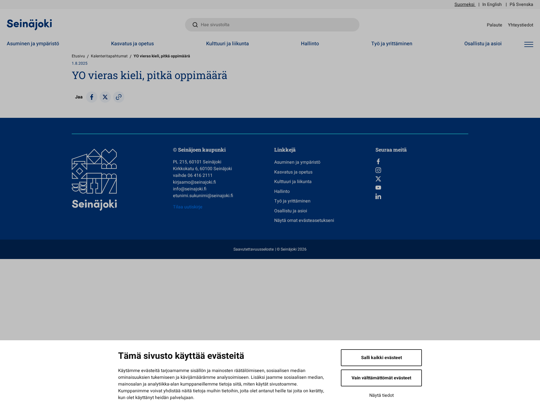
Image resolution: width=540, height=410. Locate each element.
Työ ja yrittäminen (391, 44)
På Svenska (521, 4)
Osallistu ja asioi (483, 44)
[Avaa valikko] (528, 44)
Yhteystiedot (520, 24)
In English (492, 4)
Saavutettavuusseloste (253, 249)
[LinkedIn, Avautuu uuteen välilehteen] (421, 196)
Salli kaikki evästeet (381, 357)
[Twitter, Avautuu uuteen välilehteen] (421, 179)
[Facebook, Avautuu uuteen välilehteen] (421, 161)
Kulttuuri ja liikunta (227, 44)
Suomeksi (464, 4)
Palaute (494, 24)
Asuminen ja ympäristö (33, 44)
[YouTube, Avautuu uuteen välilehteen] (421, 187)
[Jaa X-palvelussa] (105, 97)
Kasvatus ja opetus (132, 44)
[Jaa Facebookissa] (91, 97)
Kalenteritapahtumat (109, 56)
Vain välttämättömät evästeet (381, 378)
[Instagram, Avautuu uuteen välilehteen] (421, 170)
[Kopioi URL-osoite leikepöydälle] (118, 97)
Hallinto (310, 44)
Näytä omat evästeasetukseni (304, 220)
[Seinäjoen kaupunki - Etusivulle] (29, 24)
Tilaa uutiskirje (187, 207)
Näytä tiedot (381, 395)
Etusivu (78, 56)
